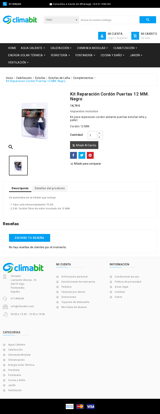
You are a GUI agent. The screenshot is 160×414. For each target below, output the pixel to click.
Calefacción (15, 349)
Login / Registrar (118, 38)
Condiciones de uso (127, 276)
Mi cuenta (63, 264)
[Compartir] (73, 155)
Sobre (118, 296)
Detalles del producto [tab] (50, 188)
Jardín (12, 385)
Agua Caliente (16, 344)
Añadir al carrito (84, 145)
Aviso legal (121, 286)
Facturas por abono (73, 291)
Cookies (120, 291)
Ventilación (15, 390)
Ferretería (14, 369)
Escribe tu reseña (29, 238)
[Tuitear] (81, 155)
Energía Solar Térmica (21, 364)
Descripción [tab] (20, 188)
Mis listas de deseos (74, 307)
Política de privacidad (128, 281)
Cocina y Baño (17, 380)
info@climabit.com (22, 306)
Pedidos (66, 286)
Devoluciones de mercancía (78, 281)
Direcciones (68, 296)
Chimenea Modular (19, 354)
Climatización (16, 359)
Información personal (74, 276)
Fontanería (14, 375)
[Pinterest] (90, 155)
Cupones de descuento (75, 302)
